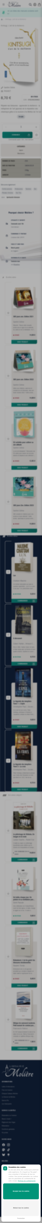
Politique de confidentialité (27, 1181)
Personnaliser (21, 1218)
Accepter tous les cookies (21, 1191)
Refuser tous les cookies (21, 1208)
